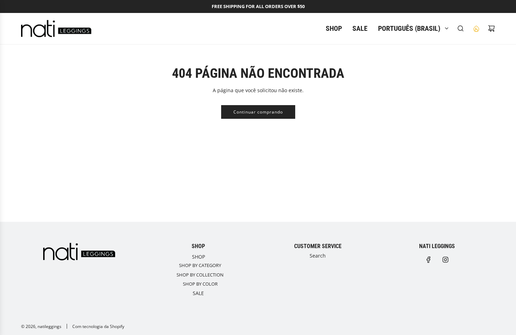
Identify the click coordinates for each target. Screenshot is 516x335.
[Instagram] (445, 259)
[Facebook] (428, 259)
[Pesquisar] (460, 28)
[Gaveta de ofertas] (476, 28)
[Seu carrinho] (491, 28)
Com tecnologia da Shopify (98, 326)
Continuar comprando (258, 112)
